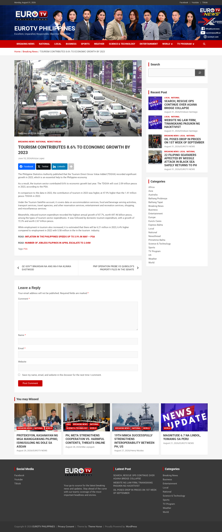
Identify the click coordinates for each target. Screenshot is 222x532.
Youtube (195, 2)
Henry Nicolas (137, 450)
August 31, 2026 (172, 112)
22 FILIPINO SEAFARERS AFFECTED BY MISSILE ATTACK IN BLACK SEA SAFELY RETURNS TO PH (180, 160)
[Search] (200, 72)
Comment (24, 298)
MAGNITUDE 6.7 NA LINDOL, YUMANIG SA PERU (182, 437)
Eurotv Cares (154, 221)
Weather (99, 44)
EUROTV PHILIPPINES (44, 28)
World (166, 44)
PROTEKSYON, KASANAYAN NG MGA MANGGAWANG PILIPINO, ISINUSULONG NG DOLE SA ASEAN (37, 441)
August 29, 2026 (24, 450)
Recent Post (159, 92)
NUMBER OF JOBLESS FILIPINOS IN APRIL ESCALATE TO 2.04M (57, 242)
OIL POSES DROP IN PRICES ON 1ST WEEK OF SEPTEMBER (184, 140)
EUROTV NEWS (188, 146)
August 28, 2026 (73, 447)
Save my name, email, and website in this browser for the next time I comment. (61, 375)
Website (22, 361)
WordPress (131, 526)
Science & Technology (122, 44)
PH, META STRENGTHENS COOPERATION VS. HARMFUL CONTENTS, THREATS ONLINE (85, 439)
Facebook (184, 2)
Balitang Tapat (155, 202)
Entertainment (149, 44)
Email (21, 348)
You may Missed (27, 399)
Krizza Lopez (38, 158)
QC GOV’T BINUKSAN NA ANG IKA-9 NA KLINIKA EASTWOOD (46, 268)
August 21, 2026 (171, 443)
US (149, 255)
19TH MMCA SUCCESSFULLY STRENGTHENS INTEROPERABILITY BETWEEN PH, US (134, 441)
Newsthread (54, 141)
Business (71, 44)
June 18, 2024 (24, 158)
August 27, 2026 (122, 450)
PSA (25, 249)
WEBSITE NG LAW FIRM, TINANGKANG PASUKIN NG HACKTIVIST (182, 123)
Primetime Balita (156, 240)
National (44, 44)
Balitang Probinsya (157, 198)
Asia (150, 191)
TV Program (184, 44)
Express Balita (155, 225)
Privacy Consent (66, 526)
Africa (151, 187)
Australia (153, 194)
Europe (152, 217)
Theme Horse (95, 526)
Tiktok (205, 2)
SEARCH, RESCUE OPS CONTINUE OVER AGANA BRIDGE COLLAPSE (180, 104)
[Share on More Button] (71, 166)
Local (57, 44)
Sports (85, 44)
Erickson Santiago (189, 112)
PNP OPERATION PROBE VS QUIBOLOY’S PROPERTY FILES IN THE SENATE (113, 268)
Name (22, 335)
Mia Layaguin (88, 447)
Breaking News (25, 44)
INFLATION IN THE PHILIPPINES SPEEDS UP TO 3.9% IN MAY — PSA (60, 236)
